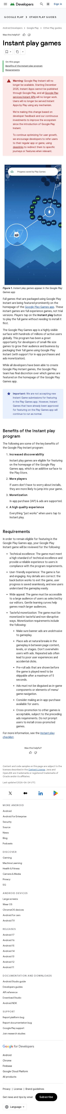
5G (4, 884)
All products (9, 1076)
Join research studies (14, 1033)
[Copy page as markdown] (18, 52)
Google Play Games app (39, 307)
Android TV (9, 920)
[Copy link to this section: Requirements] (33, 532)
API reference (10, 992)
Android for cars (11, 915)
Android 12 (8, 961)
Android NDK (10, 1003)
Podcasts (7, 843)
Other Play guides (43, 17)
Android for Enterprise (14, 816)
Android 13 (8, 956)
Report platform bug (13, 1017)
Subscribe (46, 1097)
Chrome (7, 1060)
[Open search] (42, 4)
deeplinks (18, 147)
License (18, 1089)
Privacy (6, 879)
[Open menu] (5, 4)
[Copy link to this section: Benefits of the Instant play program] (23, 437)
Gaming (7, 857)
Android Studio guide (14, 981)
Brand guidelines (35, 1089)
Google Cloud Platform (15, 1071)
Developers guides (13, 986)
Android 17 (8, 934)
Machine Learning (12, 863)
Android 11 (8, 967)
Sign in (58, 4)
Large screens (10, 898)
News (6, 832)
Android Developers (12, 28)
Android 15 (8, 945)
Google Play (14, 17)
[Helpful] (24, 34)
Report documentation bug (17, 1022)
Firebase (7, 1065)
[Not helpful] (29, 34)
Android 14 (9, 951)
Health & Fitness (11, 868)
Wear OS (7, 904)
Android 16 (9, 940)
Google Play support (13, 1028)
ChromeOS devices (13, 909)
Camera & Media (12, 873)
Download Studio (12, 997)
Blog (5, 838)
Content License (36, 769)
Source (6, 827)
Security (7, 821)
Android (7, 811)
